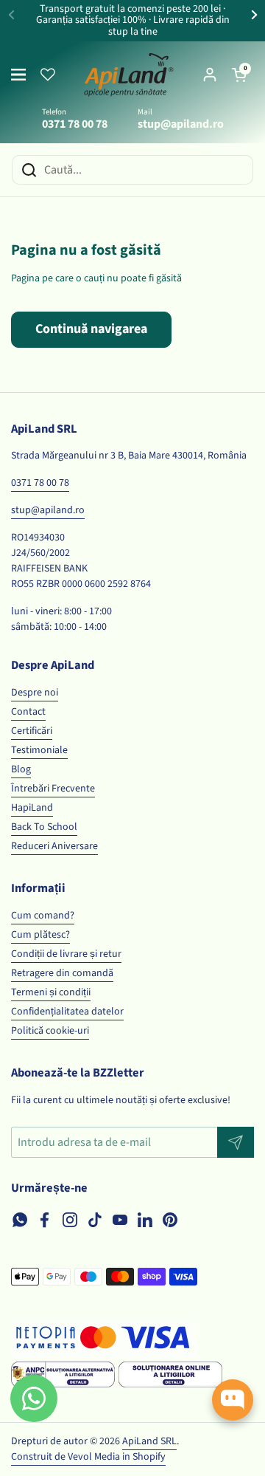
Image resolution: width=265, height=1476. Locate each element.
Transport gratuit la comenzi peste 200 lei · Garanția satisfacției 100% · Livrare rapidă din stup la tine (133, 21)
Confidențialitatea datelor (67, 1011)
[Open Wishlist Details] (48, 74)
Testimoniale (39, 750)
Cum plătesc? (40, 934)
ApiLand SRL (149, 1441)
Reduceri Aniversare (54, 846)
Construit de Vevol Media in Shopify (88, 1456)
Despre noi (34, 692)
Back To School (44, 827)
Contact (28, 711)
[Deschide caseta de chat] (232, 1400)
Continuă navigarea (91, 329)
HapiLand (32, 807)
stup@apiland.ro (48, 510)
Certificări (31, 731)
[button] (239, 74)
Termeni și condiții (51, 992)
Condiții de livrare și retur (66, 954)
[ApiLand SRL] (129, 74)
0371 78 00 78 (40, 483)
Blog (21, 769)
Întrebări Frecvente (53, 788)
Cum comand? (42, 915)
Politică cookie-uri (50, 1030)
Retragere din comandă (62, 973)
